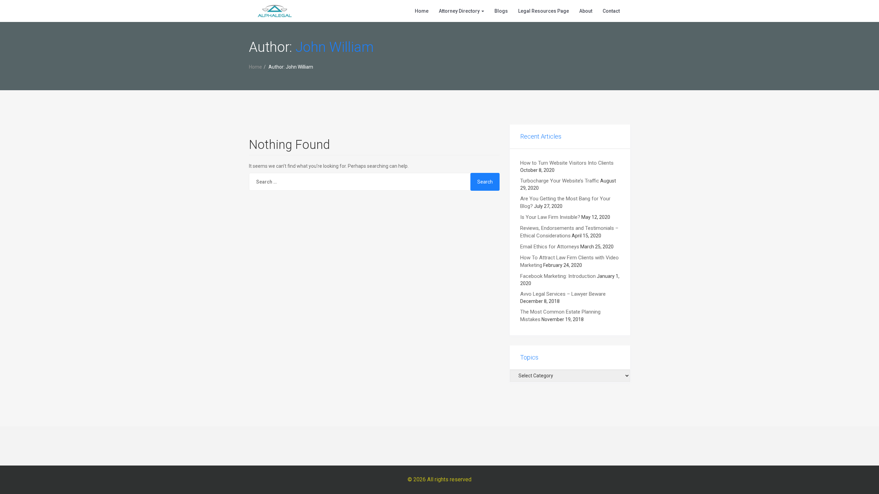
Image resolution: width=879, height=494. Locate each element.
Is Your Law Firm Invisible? (550, 217)
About (585, 11)
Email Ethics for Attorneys (549, 247)
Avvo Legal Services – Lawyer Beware (563, 294)
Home (422, 11)
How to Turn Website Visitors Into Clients (567, 163)
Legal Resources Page (543, 11)
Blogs (501, 11)
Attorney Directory (460, 11)
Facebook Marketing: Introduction (558, 276)
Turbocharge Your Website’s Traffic (559, 181)
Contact (611, 11)
